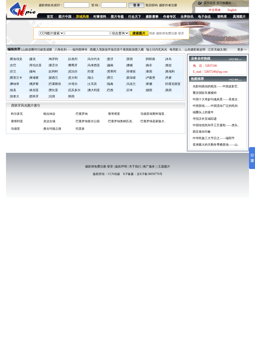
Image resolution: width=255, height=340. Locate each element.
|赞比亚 (53, 90)
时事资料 (99, 16)
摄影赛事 (152, 16)
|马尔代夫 (93, 59)
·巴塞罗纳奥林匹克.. (120, 121)
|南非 (149, 65)
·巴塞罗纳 (81, 113)
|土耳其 (92, 84)
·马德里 (15, 128)
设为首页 (210, 3)
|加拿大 (14, 96)
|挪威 (129, 65)
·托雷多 (80, 128)
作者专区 (169, 16)
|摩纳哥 (14, 84)
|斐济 (110, 59)
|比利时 (53, 71)
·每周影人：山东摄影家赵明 (183, 49)
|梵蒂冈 (111, 71)
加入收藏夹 (223, 3)
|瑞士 (90, 77)
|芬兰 (13, 71)
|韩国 (71, 96)
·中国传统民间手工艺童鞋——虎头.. (215, 125)
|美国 (168, 90)
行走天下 (134, 16)
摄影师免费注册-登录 (99, 166)
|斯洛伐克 (16, 59)
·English (232, 10)
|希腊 (149, 84)
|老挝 (168, 65)
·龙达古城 (48, 121)
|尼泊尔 (72, 71)
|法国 (52, 96)
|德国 (149, 90)
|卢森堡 (150, 77)
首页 (50, 16)
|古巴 (13, 65)
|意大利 (72, 77)
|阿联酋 (150, 59)
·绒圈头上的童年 (203, 112)
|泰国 (149, 71)
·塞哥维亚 (113, 113)
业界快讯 (187, 16)
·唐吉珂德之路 (51, 128)
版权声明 (121, 166)
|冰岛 (168, 59)
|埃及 (13, 90)
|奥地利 (170, 71)
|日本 (129, 90)
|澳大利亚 (93, 90)
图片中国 (65, 16)
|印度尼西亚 (173, 84)
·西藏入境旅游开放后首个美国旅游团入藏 (112, 49)
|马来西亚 (93, 65)
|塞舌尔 (53, 65)
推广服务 (149, 166)
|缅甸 (32, 71)
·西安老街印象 (201, 131)
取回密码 (152, 5)
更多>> (242, 49)
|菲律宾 (131, 71)
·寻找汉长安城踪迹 (204, 118)
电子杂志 (204, 16)
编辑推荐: (14, 49)
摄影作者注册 (168, 5)
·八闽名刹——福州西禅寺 (67, 49)
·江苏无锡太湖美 (214, 49)
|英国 (129, 59)
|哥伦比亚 (35, 65)
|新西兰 (53, 77)
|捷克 (32, 59)
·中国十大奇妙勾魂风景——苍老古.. (215, 99)
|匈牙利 (53, 59)
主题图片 (164, 166)
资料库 (222, 16)
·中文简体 (214, 10)
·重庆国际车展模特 (204, 93)
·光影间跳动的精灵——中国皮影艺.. (215, 86)
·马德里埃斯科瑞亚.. (152, 113)
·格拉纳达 (48, 113)
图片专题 (117, 16)
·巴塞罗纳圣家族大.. (152, 121)
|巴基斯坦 (55, 84)
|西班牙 (34, 96)
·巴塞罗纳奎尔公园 (87, 121)
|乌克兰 (131, 84)
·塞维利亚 (16, 121)
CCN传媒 (114, 174)
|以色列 (72, 59)
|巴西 (110, 90)
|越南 (110, 65)
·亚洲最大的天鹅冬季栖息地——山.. (215, 144)
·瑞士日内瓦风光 (152, 49)
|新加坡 (131, 77)
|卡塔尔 (72, 84)
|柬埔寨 (34, 77)
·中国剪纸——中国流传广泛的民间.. (215, 106)
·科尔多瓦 (16, 113)
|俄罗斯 (34, 84)
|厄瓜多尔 (74, 90)
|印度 (90, 71)
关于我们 (135, 166)
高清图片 (239, 16)
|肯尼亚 (34, 90)
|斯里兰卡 (16, 77)
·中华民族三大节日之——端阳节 (213, 138)
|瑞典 (110, 84)
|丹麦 (168, 77)
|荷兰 (110, 77)
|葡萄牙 (72, 65)
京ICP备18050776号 (149, 174)
